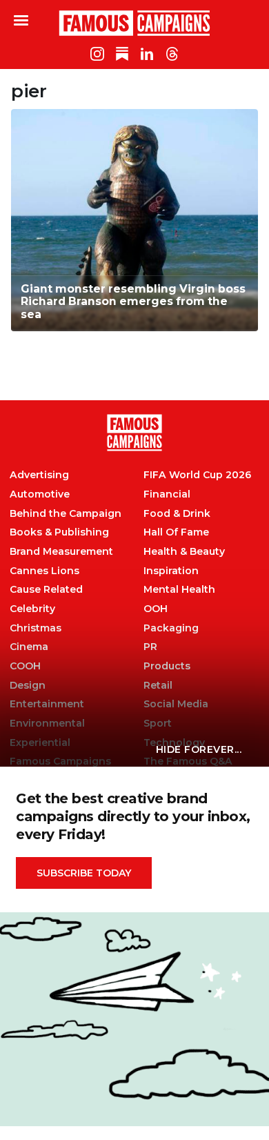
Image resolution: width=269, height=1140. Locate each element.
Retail (157, 685)
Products (166, 666)
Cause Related (46, 590)
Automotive (40, 494)
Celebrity (32, 609)
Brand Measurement (61, 552)
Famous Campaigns (134, 22)
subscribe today (84, 873)
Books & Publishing (59, 532)
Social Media (175, 704)
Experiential (40, 743)
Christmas (35, 628)
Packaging (171, 628)
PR (150, 647)
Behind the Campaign (65, 514)
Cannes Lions (44, 571)
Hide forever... (199, 749)
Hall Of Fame (176, 532)
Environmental (47, 723)
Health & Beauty (184, 552)
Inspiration (171, 571)
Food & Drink (176, 514)
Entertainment (47, 704)
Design (28, 685)
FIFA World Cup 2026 (197, 475)
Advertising (39, 475)
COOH (25, 666)
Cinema (29, 647)
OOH (155, 609)
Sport (157, 723)
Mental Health (179, 590)
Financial (166, 494)
